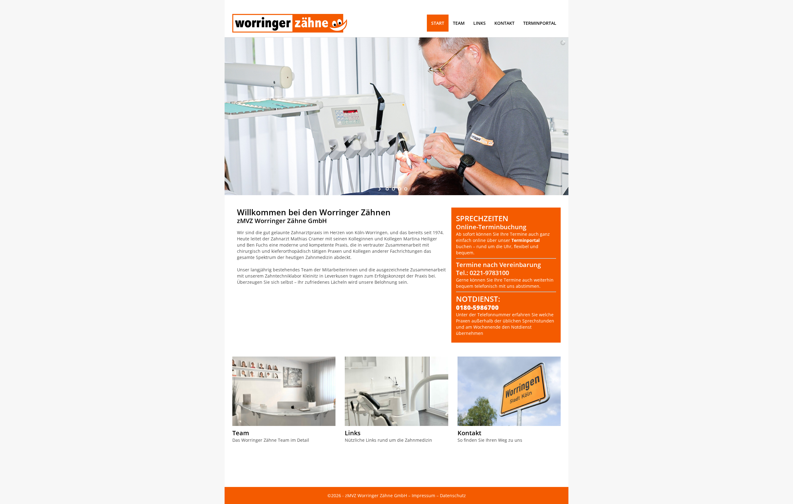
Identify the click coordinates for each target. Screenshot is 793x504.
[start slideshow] (380, 189)
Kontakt (469, 433)
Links (353, 433)
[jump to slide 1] (387, 189)
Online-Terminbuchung (491, 227)
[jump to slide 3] (399, 189)
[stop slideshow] (413, 189)
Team (240, 433)
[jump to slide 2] (393, 189)
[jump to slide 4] (406, 189)
